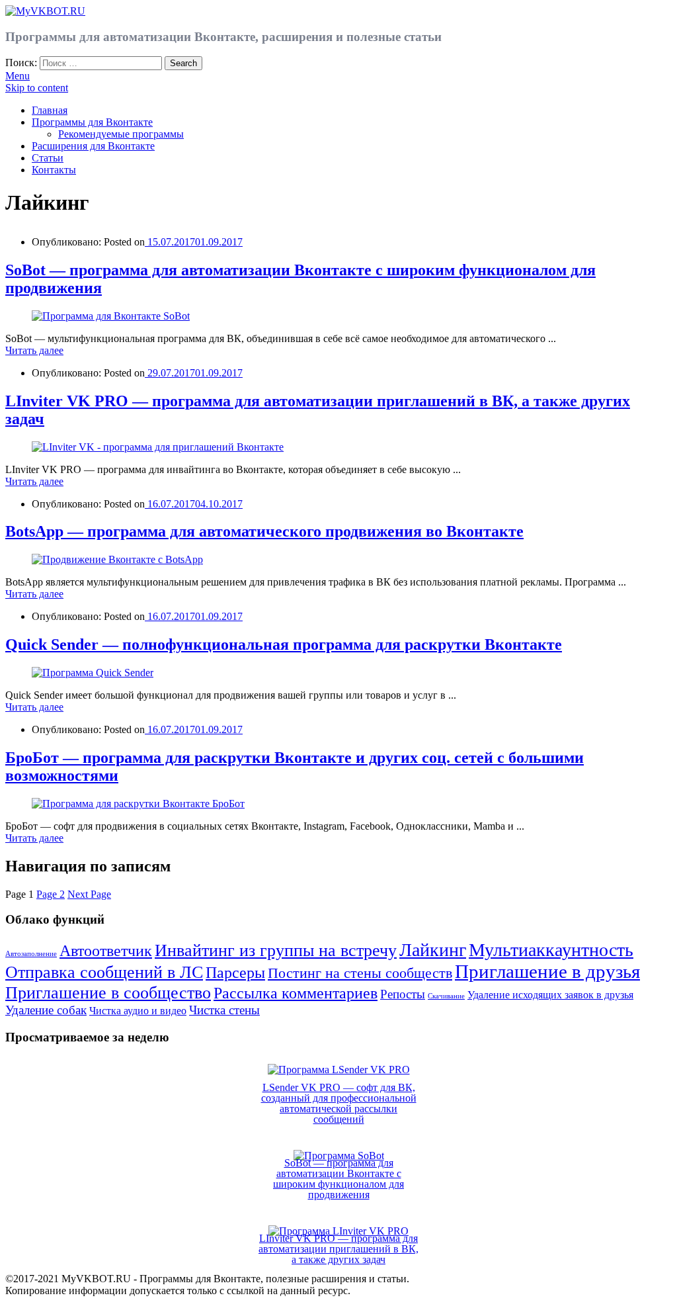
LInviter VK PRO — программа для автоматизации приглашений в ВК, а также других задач (338, 1249)
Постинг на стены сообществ (360, 973)
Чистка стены (224, 1010)
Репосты (402, 994)
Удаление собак (46, 1010)
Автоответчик (106, 950)
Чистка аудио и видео (137, 1010)
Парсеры (235, 972)
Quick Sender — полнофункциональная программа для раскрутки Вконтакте (283, 644)
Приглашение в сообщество (108, 992)
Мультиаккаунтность (551, 950)
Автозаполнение (31, 953)
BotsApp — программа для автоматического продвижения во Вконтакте (264, 531)
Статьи (47, 157)
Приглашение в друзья (547, 971)
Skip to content (36, 87)
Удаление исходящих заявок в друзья (550, 994)
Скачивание (446, 996)
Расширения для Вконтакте (93, 146)
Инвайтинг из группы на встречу (276, 950)
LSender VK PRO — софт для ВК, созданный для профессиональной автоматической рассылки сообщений (339, 1103)
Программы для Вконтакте (92, 122)
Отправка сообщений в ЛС (104, 972)
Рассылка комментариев (296, 993)
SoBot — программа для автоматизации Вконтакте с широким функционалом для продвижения (338, 1178)
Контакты (54, 169)
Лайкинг (432, 950)
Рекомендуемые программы (121, 134)
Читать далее (34, 350)
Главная (49, 110)
